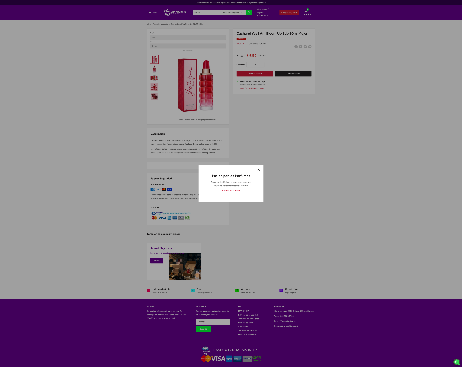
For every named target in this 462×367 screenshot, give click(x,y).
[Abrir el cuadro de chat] (456, 362)
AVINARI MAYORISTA (231, 191)
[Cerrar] (258, 169)
